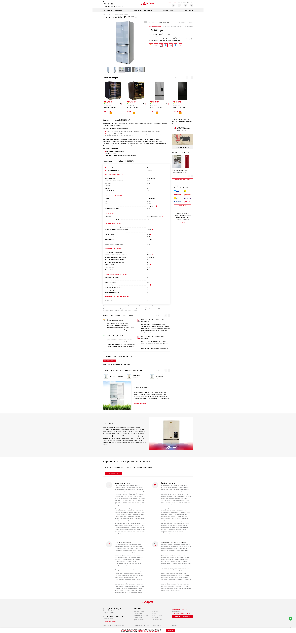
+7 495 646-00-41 (109, 4)
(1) (145, 103)
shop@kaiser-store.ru (179, 609)
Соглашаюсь (170, 630)
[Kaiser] (148, 4)
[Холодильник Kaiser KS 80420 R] (159, 90)
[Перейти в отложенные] (173, 5)
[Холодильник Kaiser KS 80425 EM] (183, 90)
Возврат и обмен (138, 619)
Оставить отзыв (109, 361)
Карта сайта (175, 625)
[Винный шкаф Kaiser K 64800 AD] (136, 90)
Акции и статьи (172, 2)
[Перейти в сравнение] (179, 5)
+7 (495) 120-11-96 (182, 217)
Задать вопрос (113, 473)
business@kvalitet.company (182, 613)
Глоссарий (155, 611)
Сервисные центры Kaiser (141, 615)
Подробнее (182, 206)
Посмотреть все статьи (182, 180)
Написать (183, 222)
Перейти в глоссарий (140, 403)
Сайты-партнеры (157, 619)
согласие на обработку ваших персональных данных (133, 630)
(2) (122, 103)
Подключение (138, 613)
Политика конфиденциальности (141, 625)
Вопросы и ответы (157, 615)
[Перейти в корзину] (185, 5)
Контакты (155, 617)
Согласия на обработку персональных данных (148, 631)
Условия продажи (156, 625)
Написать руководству (182, 617)
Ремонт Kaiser (138, 617)
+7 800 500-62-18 (109, 6)
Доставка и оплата (139, 611)
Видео (154, 613)
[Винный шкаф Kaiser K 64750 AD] (113, 90)
